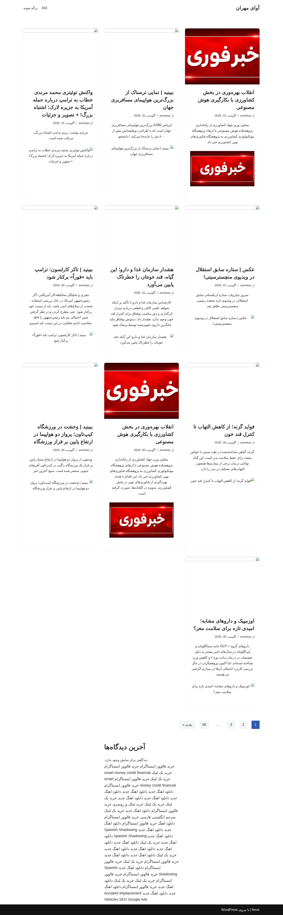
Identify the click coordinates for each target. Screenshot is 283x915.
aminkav (245, 115)
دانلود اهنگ (166, 823)
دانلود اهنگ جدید (160, 792)
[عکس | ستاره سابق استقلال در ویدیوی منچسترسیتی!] (222, 234)
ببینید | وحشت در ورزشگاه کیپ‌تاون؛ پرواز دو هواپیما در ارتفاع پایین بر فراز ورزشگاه (63, 434)
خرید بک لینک (162, 773)
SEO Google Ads (133, 899)
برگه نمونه (30, 8)
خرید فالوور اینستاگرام (157, 766)
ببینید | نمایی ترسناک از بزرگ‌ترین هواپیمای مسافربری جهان (142, 99)
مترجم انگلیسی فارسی (158, 817)
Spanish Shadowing (120, 830)
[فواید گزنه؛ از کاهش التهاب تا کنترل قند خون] (222, 391)
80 (204, 724)
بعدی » (187, 724)
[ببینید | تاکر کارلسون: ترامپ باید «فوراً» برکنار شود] (60, 234)
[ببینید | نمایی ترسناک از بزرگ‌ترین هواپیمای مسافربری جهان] (141, 56)
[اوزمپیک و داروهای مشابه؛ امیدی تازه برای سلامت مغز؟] (222, 585)
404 (44, 8)
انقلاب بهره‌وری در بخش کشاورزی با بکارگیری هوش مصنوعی (226, 99)
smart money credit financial (127, 773)
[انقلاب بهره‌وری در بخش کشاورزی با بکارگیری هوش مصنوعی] (222, 56)
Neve (256, 909)
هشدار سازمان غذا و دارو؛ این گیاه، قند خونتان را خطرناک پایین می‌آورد (142, 277)
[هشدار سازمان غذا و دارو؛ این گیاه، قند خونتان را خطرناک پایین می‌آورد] (141, 234)
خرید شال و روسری (127, 804)
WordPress (229, 909)
